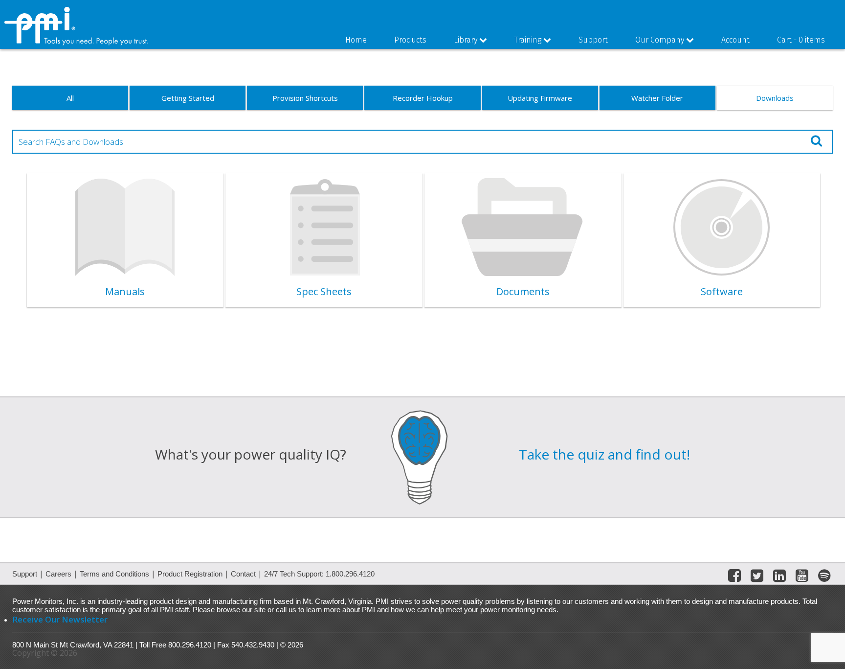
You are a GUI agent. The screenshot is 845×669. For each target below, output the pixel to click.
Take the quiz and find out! (604, 454)
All (70, 98)
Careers (58, 574)
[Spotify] (824, 577)
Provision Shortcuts (305, 98)
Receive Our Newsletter (60, 619)
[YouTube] (802, 577)
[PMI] (77, 43)
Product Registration (189, 574)
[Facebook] (734, 577)
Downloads (775, 98)
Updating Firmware (540, 98)
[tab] (125, 240)
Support (24, 574)
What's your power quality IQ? (250, 454)
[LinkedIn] (779, 577)
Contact (243, 574)
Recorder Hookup (423, 98)
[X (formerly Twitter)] (757, 577)
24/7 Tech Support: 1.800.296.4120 (319, 574)
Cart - (801, 40)
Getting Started (187, 98)
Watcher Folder (657, 98)
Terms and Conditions (114, 574)
